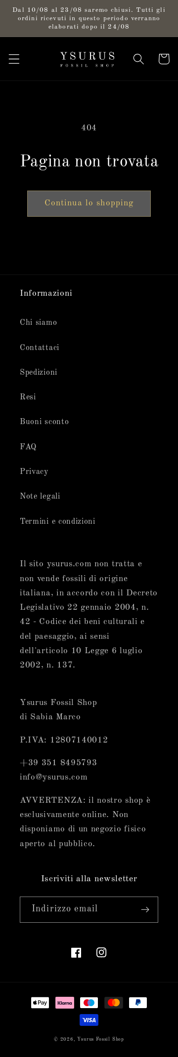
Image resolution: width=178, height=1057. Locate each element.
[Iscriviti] (145, 910)
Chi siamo (38, 323)
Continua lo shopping (89, 203)
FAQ (28, 447)
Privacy (34, 472)
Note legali (40, 497)
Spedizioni (38, 373)
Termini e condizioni (57, 522)
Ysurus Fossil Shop (100, 1039)
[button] (14, 59)
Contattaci (39, 348)
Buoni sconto (44, 422)
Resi (28, 397)
